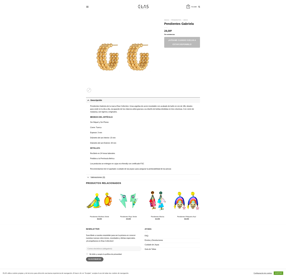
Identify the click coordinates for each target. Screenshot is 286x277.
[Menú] (87, 6)
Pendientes (176, 20)
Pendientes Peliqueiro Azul (186, 216)
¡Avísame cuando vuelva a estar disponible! (182, 42)
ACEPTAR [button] (278, 273)
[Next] (200, 205)
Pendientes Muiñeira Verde (99, 216)
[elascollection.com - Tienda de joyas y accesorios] (143, 7)
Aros (185, 20)
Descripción (96, 100)
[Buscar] (199, 7)
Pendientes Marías (157, 216)
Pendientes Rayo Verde (128, 216)
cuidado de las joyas (126, 169)
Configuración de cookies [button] (263, 273)
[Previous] (86, 205)
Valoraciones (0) (97, 177)
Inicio (166, 20)
